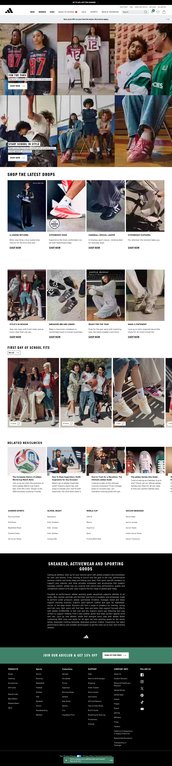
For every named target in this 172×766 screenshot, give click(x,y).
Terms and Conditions (103, 756)
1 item (118, 423)
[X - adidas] (152, 688)
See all (11, 353)
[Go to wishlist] (158, 12)
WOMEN (42, 12)
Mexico (89, 522)
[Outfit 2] (86, 393)
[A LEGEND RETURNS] (27, 215)
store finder (124, 7)
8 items (66, 423)
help (131, 7)
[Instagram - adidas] (152, 682)
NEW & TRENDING (110, 12)
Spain (89, 533)
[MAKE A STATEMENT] (145, 305)
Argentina (90, 528)
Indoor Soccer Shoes (134, 533)
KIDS (52, 12)
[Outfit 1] (33, 393)
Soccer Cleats (131, 528)
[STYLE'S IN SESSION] (27, 305)
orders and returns (141, 7)
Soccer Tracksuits (133, 539)
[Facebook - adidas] (152, 675)
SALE (83, 12)
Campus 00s (52, 539)
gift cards (152, 7)
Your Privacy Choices (68, 756)
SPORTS (94, 12)
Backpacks (51, 517)
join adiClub (162, 7)
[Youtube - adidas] (152, 709)
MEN (32, 12)
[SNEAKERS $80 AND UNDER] (66, 305)
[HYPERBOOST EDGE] (66, 215)
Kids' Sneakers (53, 522)
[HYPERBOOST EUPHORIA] (145, 215)
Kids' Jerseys (52, 528)
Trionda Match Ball (94, 539)
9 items (13, 423)
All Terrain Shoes (14, 539)
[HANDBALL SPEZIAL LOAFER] (106, 215)
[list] (86, 215)
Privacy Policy (88, 756)
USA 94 (89, 517)
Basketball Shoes (14, 528)
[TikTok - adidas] (152, 702)
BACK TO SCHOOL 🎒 (67, 12)
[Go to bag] (164, 12)
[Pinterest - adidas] (152, 695)
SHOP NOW (15, 248)
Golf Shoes (12, 522)
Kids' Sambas (52, 533)
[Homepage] (9, 11)
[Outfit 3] (138, 393)
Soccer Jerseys (131, 522)
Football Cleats (14, 533)
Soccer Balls (130, 517)
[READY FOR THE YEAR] (106, 305)
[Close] (66, 760)
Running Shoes (14, 517)
